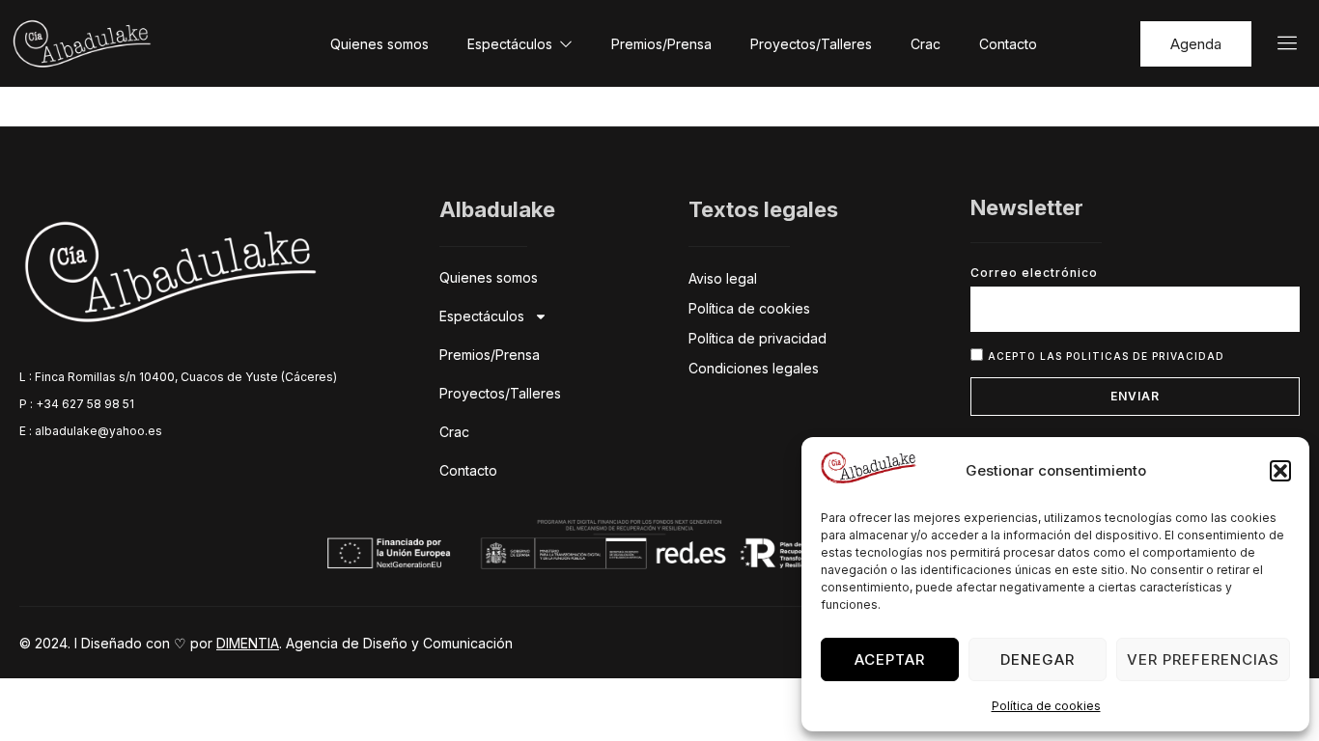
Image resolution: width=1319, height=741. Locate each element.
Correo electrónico (1034, 272)
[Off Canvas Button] (1275, 44)
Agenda (1195, 44)
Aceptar (890, 659)
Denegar (1037, 659)
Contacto (1008, 44)
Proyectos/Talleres (811, 44)
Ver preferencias (1203, 659)
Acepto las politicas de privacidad (1106, 355)
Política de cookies (1046, 706)
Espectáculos (509, 44)
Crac (925, 44)
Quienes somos (379, 44)
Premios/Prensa (661, 44)
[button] (1280, 470)
